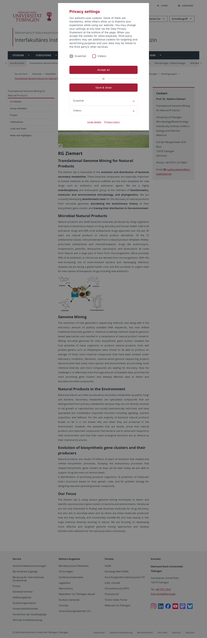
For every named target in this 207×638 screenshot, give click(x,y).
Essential (80, 56)
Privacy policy (112, 122)
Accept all (103, 69)
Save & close (103, 87)
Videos (101, 56)
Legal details (94, 122)
